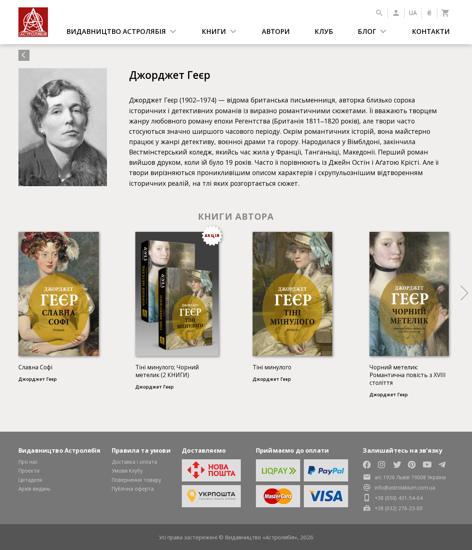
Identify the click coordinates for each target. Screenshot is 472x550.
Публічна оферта (133, 488)
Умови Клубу (127, 470)
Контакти (431, 31)
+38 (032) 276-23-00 (399, 508)
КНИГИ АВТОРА (236, 216)
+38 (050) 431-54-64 (399, 497)
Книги (214, 31)
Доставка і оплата (134, 461)
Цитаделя (30, 479)
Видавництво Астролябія (116, 31)
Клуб (324, 31)
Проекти (28, 470)
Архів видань (34, 488)
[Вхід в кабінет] (396, 12)
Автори (276, 31)
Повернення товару (136, 479)
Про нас (28, 461)
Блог (367, 31)
